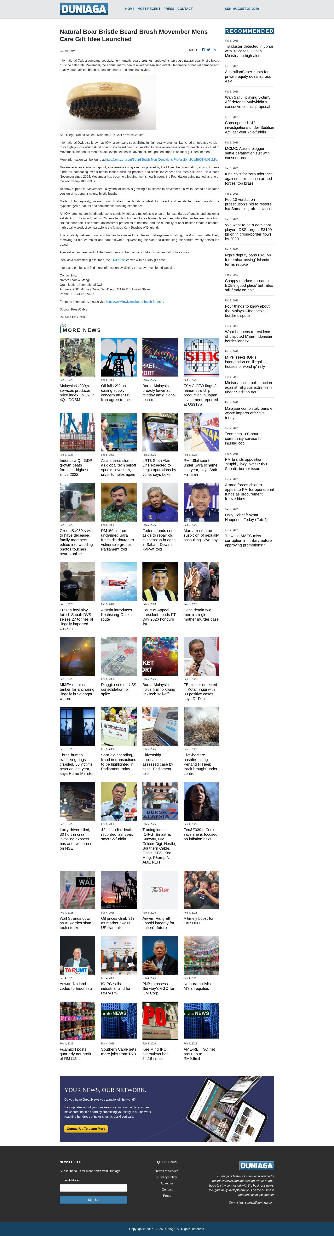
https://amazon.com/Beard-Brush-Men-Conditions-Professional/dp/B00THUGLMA (161, 159)
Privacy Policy (167, 1177)
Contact (167, 1189)
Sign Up (93, 1199)
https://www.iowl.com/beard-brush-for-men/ (135, 301)
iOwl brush (118, 260)
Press (167, 1195)
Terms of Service (167, 1171)
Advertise (167, 1183)
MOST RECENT (149, 8)
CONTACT (185, 8)
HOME (130, 8)
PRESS (169, 8)
